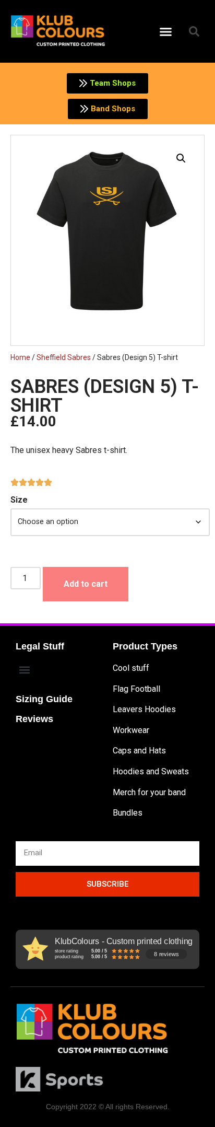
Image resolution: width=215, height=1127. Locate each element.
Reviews (34, 719)
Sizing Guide (44, 699)
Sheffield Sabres (64, 357)
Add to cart (86, 584)
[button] (166, 31)
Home (20, 357)
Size (19, 500)
